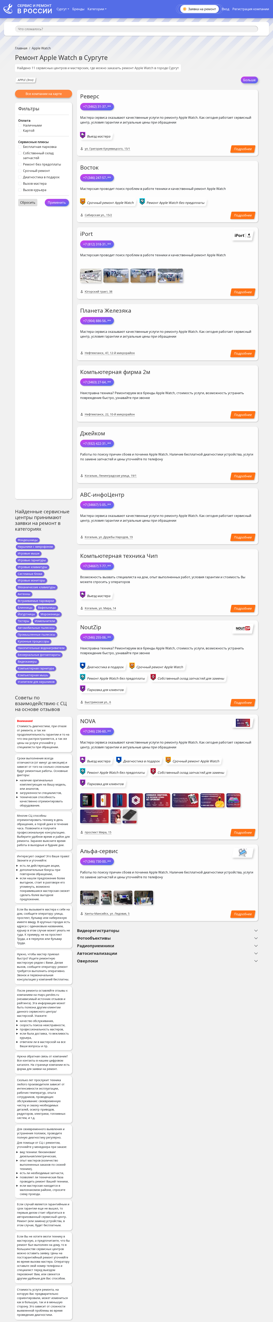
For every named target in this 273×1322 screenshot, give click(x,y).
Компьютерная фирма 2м (115, 372)
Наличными (32, 125)
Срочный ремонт (36, 170)
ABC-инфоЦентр (102, 494)
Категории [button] (96, 9)
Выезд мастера (99, 136)
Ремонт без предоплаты (42, 164)
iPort (86, 233)
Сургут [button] (62, 9)
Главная (21, 48)
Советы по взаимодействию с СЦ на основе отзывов (41, 703)
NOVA (88, 721)
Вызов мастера (35, 183)
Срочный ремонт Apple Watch (110, 202)
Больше (249, 80)
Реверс (89, 96)
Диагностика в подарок (41, 177)
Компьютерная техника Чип (119, 555)
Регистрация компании (250, 9)
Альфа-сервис (99, 851)
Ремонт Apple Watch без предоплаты (175, 202)
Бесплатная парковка (40, 147)
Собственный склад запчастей (38, 155)
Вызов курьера (34, 190)
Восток (89, 167)
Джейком (92, 433)
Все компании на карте (44, 94)
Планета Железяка (105, 310)
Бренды (78, 9)
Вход (225, 9)
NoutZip (90, 627)
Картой (28, 130)
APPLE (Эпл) (25, 80)
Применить (57, 202)
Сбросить (27, 202)
